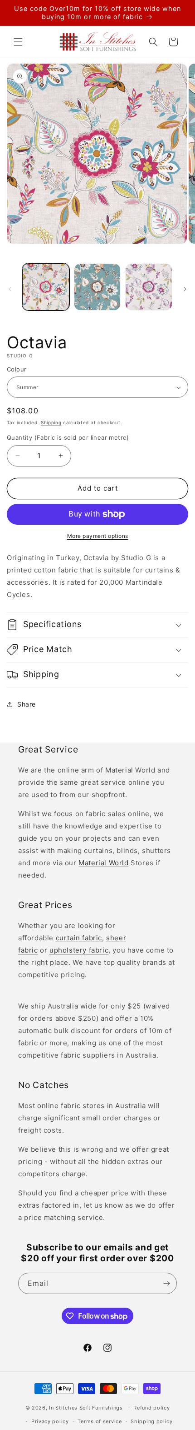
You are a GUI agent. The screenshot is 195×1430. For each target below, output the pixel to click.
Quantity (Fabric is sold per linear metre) (68, 437)
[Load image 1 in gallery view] (45, 287)
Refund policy (151, 1408)
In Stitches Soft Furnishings (86, 1407)
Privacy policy (50, 1421)
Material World (103, 862)
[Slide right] (185, 289)
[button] (18, 42)
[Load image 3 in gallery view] (148, 287)
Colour (16, 369)
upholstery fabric (78, 950)
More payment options (97, 535)
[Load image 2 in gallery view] (97, 287)
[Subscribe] (166, 1283)
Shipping (51, 422)
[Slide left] (10, 289)
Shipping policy (152, 1421)
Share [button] (26, 704)
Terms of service (100, 1421)
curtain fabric (79, 937)
